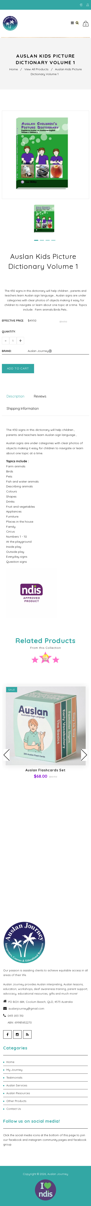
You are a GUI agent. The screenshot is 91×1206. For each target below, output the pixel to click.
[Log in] (82, 5)
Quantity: (9, 331)
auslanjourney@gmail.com (26, 1008)
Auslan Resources (47, 1093)
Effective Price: (13, 320)
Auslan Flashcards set (45, 770)
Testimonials (47, 1077)
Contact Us (47, 1108)
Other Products (47, 1101)
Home (13, 69)
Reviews (40, 396)
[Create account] (87, 5)
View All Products (36, 69)
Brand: (7, 351)
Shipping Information (23, 408)
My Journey (47, 1069)
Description (15, 396)
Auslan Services (47, 1085)
